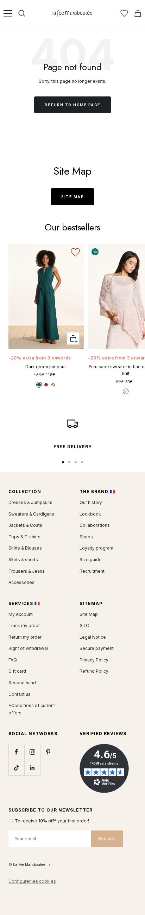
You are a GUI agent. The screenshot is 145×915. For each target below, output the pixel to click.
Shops (86, 536)
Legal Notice (93, 637)
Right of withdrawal (28, 648)
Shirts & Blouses (25, 548)
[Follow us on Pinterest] (48, 752)
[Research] (21, 13)
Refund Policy (94, 671)
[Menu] (8, 13)
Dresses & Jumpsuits (30, 502)
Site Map (72, 197)
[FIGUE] (46, 384)
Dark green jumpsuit (46, 366)
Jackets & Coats (25, 525)
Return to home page (72, 105)
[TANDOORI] (53, 384)
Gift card (17, 671)
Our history (91, 502)
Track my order (24, 625)
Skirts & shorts (23, 559)
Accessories (21, 582)
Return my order (25, 637)
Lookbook (90, 514)
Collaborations (95, 525)
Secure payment (97, 648)
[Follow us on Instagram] (32, 752)
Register (107, 838)
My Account (20, 614)
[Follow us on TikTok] (16, 767)
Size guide (91, 559)
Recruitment (92, 571)
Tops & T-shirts (24, 536)
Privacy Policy (94, 659)
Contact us (19, 694)
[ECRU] (125, 391)
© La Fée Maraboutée (26, 864)
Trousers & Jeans (26, 571)
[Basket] (137, 13)
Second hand (22, 682)
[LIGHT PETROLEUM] (39, 384)
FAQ (12, 659)
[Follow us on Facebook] (16, 752)
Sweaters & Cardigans (31, 514)
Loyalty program (96, 548)
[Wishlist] (124, 13)
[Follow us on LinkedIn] (32, 767)
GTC (84, 625)
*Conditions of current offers (31, 709)
